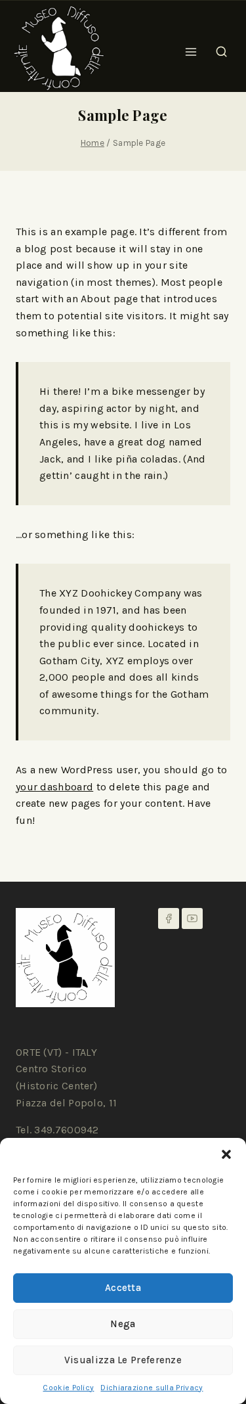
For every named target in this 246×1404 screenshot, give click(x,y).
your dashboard (54, 787)
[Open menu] (191, 48)
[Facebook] (168, 918)
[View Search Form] (221, 48)
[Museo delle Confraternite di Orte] (59, 48)
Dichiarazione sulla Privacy (151, 1387)
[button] (226, 1154)
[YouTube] (192, 918)
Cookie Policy (68, 1387)
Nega (122, 1324)
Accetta (123, 1288)
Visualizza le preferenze (123, 1360)
